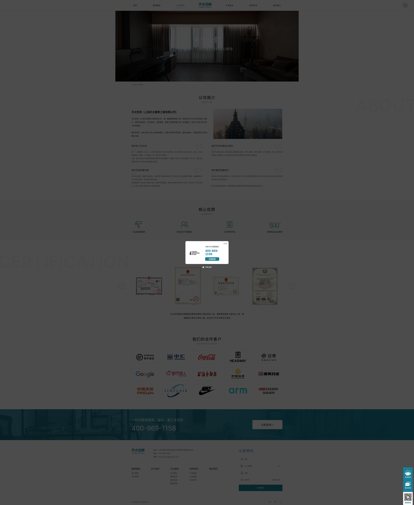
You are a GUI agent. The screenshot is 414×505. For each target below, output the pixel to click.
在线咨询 (212, 259)
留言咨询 (408, 488)
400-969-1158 (211, 252)
